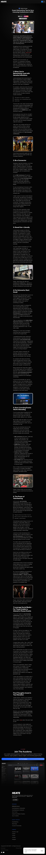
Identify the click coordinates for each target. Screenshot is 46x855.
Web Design (14, 823)
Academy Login (15, 831)
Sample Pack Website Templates (18, 813)
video (21, 720)
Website (16, 806)
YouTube (14, 837)
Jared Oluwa (28, 52)
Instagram (14, 839)
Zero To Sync (14, 811)
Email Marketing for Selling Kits (18, 810)
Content (13, 833)
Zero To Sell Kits (15, 815)
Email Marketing (15, 821)
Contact (13, 835)
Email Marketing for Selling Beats (18, 808)
